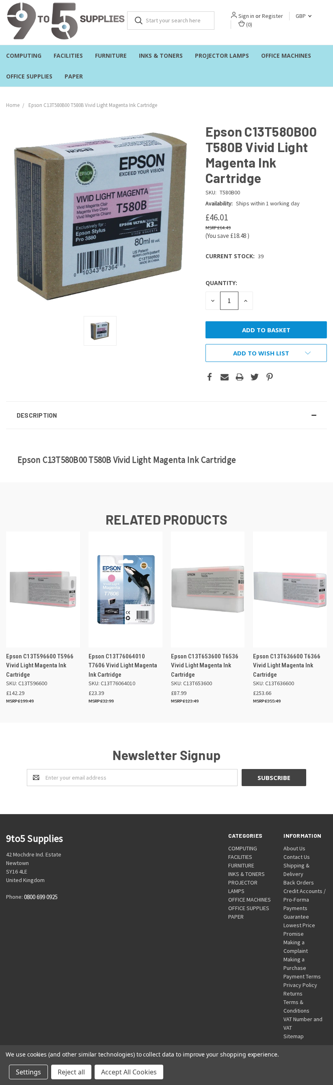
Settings (28, 1072)
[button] (166, 415)
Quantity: (221, 283)
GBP (301, 16)
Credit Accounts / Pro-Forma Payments (304, 899)
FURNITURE (111, 55)
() (248, 24)
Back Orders (298, 882)
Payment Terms (302, 976)
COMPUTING (23, 55)
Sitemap (293, 1036)
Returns (293, 993)
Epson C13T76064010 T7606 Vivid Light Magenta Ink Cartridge (123, 665)
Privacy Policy (300, 985)
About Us (294, 848)
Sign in (246, 16)
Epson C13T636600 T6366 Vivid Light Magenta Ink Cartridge (286, 665)
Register (272, 16)
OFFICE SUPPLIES (29, 76)
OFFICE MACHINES (286, 55)
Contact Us (296, 857)
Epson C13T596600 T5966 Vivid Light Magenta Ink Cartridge (40, 665)
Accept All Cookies (129, 1072)
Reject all (71, 1072)
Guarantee (296, 916)
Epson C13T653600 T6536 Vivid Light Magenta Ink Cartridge (204, 665)
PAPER (74, 76)
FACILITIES (68, 55)
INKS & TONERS (161, 55)
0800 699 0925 (41, 897)
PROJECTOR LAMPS (222, 55)
